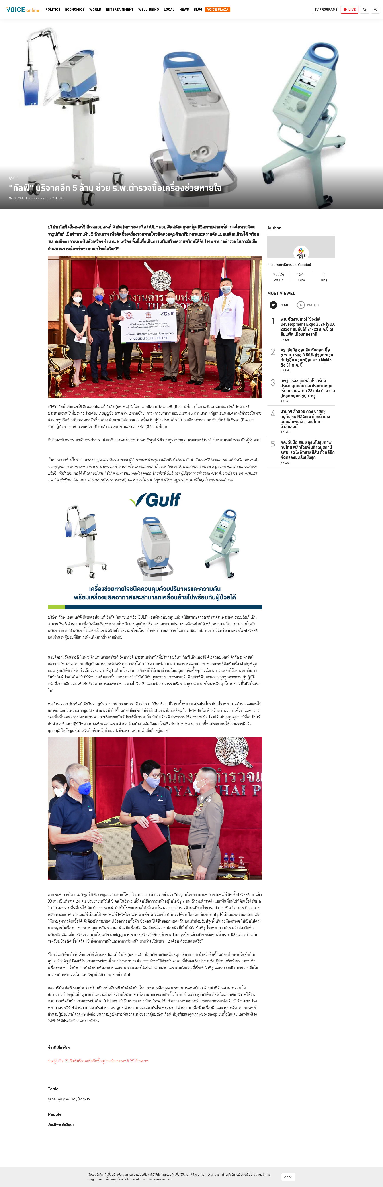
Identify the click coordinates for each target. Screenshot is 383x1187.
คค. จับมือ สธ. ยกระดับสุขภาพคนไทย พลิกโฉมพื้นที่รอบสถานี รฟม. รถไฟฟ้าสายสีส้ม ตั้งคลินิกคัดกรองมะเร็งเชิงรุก (308, 450)
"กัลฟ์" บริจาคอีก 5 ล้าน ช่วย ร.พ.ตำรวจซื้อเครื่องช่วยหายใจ (115, 188)
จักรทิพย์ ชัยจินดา (61, 1124)
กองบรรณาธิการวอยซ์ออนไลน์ (289, 265)
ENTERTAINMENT (119, 9)
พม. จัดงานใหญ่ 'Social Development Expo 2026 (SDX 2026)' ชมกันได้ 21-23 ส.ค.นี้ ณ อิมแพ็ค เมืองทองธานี (308, 326)
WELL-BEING (148, 9)
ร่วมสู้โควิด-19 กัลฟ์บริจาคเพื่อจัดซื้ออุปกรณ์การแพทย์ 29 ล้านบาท (98, 1061)
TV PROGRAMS (326, 9)
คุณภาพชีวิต (67, 1099)
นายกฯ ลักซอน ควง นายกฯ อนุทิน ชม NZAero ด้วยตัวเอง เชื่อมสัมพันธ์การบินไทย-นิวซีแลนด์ (305, 419)
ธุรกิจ (13, 177)
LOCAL (169, 9)
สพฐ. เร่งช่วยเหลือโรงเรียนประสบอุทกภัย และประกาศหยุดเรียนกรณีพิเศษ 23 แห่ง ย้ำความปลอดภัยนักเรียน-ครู (308, 388)
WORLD (95, 9)
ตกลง (288, 1177)
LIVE (352, 9)
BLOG (198, 9)
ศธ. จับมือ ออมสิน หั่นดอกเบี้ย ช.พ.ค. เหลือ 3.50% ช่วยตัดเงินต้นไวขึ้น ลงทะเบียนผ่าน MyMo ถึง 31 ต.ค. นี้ (307, 357)
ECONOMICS (74, 9)
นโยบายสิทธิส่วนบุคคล (149, 1179)
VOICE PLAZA (217, 9)
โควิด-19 (84, 1099)
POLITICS (52, 9)
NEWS (184, 9)
